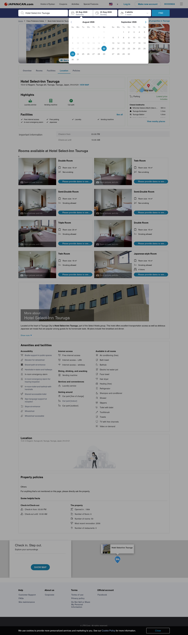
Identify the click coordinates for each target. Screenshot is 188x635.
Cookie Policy (108, 630)
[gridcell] (104, 32)
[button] (81, 13)
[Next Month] (146, 22)
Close (158, 630)
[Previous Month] (71, 22)
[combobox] (45, 13)
